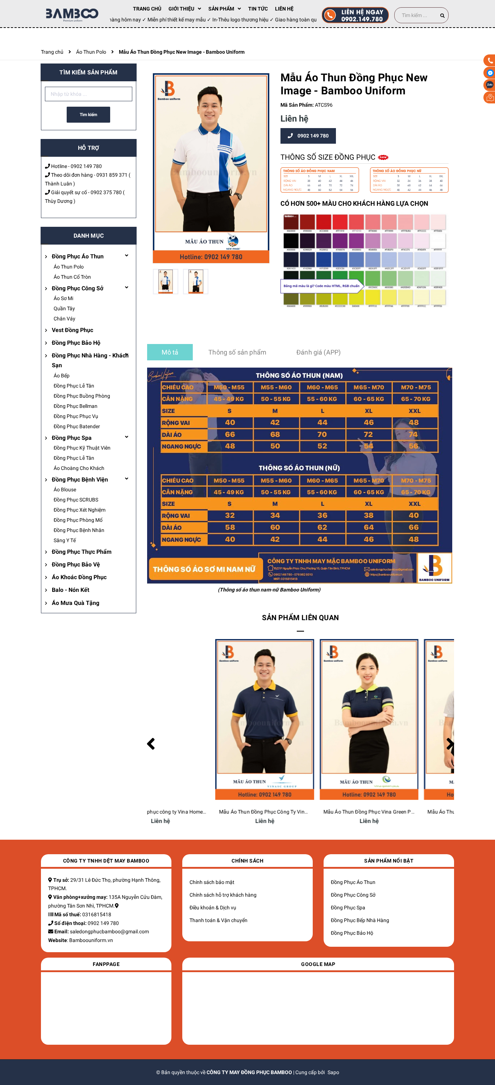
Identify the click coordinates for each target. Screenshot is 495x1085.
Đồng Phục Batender (77, 426)
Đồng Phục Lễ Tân (74, 386)
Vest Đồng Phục (72, 330)
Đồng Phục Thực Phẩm (82, 551)
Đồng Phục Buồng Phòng (82, 396)
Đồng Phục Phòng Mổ (78, 520)
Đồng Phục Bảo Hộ (76, 342)
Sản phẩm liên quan (300, 617)
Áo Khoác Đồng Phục (79, 577)
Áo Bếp (62, 375)
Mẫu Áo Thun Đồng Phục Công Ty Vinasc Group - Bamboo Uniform (331, 812)
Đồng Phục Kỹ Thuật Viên (82, 448)
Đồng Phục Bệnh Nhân (79, 530)
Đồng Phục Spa (72, 437)
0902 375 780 (106, 192)
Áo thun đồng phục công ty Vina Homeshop (200, 812)
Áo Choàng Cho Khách (79, 468)
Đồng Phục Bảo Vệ (76, 564)
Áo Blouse (65, 489)
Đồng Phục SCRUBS (76, 500)
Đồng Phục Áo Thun (78, 256)
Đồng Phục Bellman (75, 406)
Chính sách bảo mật (212, 882)
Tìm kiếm (88, 114)
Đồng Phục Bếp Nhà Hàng (360, 920)
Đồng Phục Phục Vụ (76, 416)
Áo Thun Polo (69, 267)
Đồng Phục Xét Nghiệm (79, 510)
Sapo (333, 1072)
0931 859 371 (112, 175)
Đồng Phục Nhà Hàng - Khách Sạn (90, 360)
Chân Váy (64, 319)
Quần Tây (64, 308)
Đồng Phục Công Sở (77, 288)
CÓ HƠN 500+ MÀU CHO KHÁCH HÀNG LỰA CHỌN (354, 203)
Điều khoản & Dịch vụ (213, 907)
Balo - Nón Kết (70, 589)
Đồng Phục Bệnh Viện (80, 479)
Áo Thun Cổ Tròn (72, 277)
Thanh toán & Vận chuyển (219, 920)
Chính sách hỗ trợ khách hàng (223, 895)
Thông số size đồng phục (328, 157)
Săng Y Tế (65, 540)
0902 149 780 (86, 166)
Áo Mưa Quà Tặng (75, 602)
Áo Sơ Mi (63, 298)
